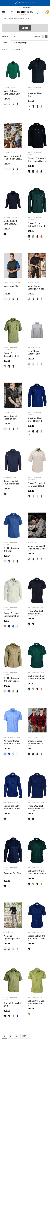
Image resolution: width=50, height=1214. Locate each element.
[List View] (43, 36)
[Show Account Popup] (38, 12)
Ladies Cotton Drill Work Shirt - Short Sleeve (36, 937)
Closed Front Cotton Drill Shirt (11, 354)
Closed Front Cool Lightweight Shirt (36, 484)
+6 (5, 107)
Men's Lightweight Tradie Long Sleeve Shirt (37, 547)
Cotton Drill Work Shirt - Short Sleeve (37, 872)
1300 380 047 (26, 8)
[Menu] (3, 12)
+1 (30, 110)
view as (37, 37)
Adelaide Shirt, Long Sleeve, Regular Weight (10, 222)
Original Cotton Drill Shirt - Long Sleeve (37, 159)
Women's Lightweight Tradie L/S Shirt (12, 937)
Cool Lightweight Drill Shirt (11, 549)
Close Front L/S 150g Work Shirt (11, 482)
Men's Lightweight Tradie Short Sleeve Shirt (12, 157)
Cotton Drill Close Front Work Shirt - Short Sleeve (36, 1002)
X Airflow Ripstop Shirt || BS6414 (36, 419)
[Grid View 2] (46, 36)
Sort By (5, 50)
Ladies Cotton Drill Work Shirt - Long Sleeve (12, 807)
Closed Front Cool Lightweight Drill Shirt (12, 614)
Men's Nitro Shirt (11, 286)
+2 (5, 302)
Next (25, 1036)
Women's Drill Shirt (12, 873)
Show (4, 43)
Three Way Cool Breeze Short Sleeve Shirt (35, 612)
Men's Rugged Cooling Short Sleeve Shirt (10, 417)
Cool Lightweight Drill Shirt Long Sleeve (11, 679)
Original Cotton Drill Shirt (12, 1004)
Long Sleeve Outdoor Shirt (34, 352)
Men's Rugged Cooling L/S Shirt (36, 287)
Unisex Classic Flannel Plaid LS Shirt (35, 742)
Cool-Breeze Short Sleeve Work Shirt (36, 677)
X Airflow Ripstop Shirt (36, 94)
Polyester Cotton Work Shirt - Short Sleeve (12, 742)
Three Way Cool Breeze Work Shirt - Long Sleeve (37, 807)
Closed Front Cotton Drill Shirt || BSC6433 (36, 224)
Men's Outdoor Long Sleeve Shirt (11, 92)
